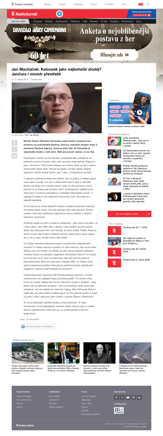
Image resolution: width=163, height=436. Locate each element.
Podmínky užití (132, 424)
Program (62, 4)
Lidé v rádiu (87, 403)
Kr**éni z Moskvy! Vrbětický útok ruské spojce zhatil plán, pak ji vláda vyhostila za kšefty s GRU (135, 183)
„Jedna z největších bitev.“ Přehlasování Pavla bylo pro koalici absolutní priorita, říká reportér (136, 197)
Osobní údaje (119, 424)
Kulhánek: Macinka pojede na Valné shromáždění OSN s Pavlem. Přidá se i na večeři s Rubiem (64, 368)
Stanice (94, 4)
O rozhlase (109, 4)
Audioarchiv (62, 21)
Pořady (49, 21)
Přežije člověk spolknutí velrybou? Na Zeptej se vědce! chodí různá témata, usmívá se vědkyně (137, 170)
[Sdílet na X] (14, 149)
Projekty (114, 21)
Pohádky (113, 111)
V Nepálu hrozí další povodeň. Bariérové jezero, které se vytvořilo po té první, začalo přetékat (133, 369)
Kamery (94, 21)
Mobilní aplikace (56, 407)
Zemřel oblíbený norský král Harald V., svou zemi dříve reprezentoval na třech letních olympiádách (97, 369)
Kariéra (85, 407)
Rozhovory (127, 21)
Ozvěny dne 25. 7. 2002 (135, 227)
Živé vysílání (114, 115)
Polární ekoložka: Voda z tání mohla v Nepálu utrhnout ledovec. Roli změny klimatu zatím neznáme (27, 369)
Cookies (108, 424)
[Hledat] (148, 4)
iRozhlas (47, 4)
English (144, 424)
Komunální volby (23, 400)
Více (139, 21)
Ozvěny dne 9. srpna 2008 (136, 259)
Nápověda (86, 400)
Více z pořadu (116, 224)
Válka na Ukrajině (23, 396)
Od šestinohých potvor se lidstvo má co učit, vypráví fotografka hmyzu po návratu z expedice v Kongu (136, 155)
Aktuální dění (18, 21)
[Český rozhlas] (22, 4)
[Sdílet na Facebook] (14, 143)
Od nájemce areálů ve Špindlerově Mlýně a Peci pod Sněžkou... (136, 241)
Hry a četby (114, 107)
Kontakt (85, 410)
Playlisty (75, 21)
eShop (19, 407)
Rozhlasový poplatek (91, 414)
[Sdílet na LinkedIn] (14, 156)
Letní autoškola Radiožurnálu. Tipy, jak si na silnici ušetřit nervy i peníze (136, 142)
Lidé (85, 21)
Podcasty (53, 403)
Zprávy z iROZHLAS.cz (23, 340)
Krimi (125, 107)
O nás (104, 21)
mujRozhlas (78, 4)
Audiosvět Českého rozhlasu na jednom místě (126, 126)
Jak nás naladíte (89, 396)
